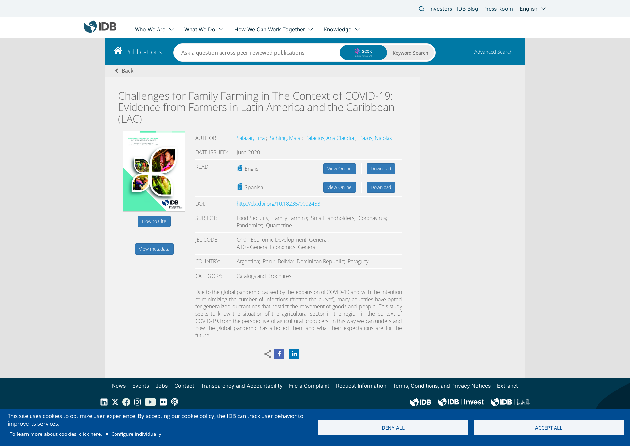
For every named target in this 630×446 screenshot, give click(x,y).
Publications (143, 51)
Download (381, 169)
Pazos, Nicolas (375, 138)
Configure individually (136, 434)
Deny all (393, 427)
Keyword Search (410, 53)
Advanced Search (493, 51)
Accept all (548, 427)
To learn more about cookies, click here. (56, 434)
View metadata (154, 249)
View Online (339, 169)
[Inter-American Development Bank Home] (100, 31)
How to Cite (154, 221)
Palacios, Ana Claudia (330, 138)
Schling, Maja (286, 138)
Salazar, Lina (251, 138)
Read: (202, 166)
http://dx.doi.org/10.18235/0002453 (278, 203)
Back (127, 70)
